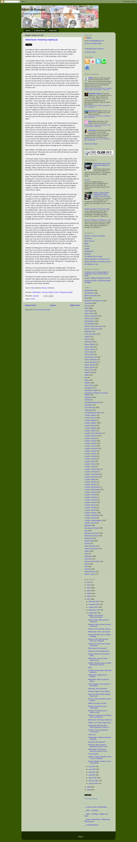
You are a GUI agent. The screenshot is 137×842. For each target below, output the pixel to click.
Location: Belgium (91, 423)
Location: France (90, 446)
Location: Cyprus (90, 430)
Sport (86, 566)
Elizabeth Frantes (94, 93)
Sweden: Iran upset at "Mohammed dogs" (95, 616)
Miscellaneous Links (91, 264)
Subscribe (53, 30)
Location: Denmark (91, 436)
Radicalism (88, 556)
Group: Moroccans (91, 357)
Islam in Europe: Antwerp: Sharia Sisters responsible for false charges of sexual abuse (98, 89)
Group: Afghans (90, 344)
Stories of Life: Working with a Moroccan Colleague (98, 640)
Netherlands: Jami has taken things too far (98, 659)
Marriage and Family (92, 528)
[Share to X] (48, 296)
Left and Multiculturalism (93, 412)
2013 (89, 582)
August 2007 (93, 613)
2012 (89, 585)
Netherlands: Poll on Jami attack (99, 632)
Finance (87, 339)
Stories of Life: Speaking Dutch (98, 651)
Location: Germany (91, 448)
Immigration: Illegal (91, 390)
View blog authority (91, 798)
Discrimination (89, 324)
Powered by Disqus (91, 144)
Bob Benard (92, 111)
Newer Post (30, 305)
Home (28, 30)
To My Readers (93, 754)
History (87, 380)
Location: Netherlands (92, 489)
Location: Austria (90, 418)
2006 (89, 787)
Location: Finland (90, 443)
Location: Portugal (91, 497)
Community (88, 303)
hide (86, 377)
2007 (89, 599)
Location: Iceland (90, 456)
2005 (89, 790)
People (87, 249)
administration (89, 290)
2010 (89, 591)
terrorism (88, 569)
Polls (86, 554)
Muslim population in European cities (97, 209)
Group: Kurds (89, 354)
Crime (87, 308)
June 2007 (92, 769)
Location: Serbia (90, 505)
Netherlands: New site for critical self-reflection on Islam (101, 165)
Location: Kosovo (90, 464)
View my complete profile (93, 43)
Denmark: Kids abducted (96, 742)
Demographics (89, 321)
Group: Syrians (90, 367)
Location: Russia (90, 502)
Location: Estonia (90, 438)
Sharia (87, 564)
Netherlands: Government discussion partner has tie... (98, 750)
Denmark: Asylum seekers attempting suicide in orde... (98, 745)
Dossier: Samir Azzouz (92, 329)
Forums (87, 180)
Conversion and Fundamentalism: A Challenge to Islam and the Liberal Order (97, 273)
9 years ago (106, 89)
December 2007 (94, 601)
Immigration (89, 388)
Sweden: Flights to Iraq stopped (99, 691)
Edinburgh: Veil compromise (97, 688)
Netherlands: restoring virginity (42, 292)
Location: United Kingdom (93, 520)
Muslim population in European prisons (98, 261)
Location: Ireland (90, 459)
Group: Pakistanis (91, 359)
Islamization (89, 405)
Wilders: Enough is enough (97, 703)
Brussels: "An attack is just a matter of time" (97, 711)
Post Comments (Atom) (42, 309)
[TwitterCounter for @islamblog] (96, 807)
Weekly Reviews (90, 571)
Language (88, 410)
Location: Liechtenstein (92, 469)
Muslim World (89, 541)
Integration (88, 397)
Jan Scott (91, 130)
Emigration (88, 331)
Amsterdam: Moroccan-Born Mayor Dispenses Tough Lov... (99, 726)
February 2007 (94, 780)
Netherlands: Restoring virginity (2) (41, 40)
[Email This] (44, 296)
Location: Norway (90, 492)
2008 (89, 596)
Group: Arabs (89, 347)
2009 (89, 593)
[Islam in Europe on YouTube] (92, 63)
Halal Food (88, 372)
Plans (90, 667)
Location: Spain (90, 510)
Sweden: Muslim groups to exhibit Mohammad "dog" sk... (99, 664)
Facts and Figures (91, 334)
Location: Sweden (91, 513)
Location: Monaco (91, 484)
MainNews (88, 525)
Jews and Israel (90, 407)
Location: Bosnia (90, 425)
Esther (89, 38)
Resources (88, 238)
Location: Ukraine (90, 518)
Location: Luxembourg (92, 474)
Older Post (75, 305)
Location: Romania (91, 500)
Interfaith (88, 400)
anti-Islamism (89, 293)
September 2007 (94, 610)
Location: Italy (89, 461)
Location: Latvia (90, 466)
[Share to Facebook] (50, 296)
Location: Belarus (90, 420)
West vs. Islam (89, 574)
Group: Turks (89, 370)
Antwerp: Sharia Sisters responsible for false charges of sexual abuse (101, 194)
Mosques (88, 254)
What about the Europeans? (97, 648)
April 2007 (92, 775)
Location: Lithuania (91, 471)
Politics (87, 551)
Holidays (87, 383)
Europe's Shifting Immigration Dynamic (98, 278)
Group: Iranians (90, 349)
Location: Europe (90, 441)
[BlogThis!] (46, 296)
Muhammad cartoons (92, 536)
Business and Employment (94, 300)
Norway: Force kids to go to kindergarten (97, 707)
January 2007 (93, 783)
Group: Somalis (90, 365)
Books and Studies (91, 295)
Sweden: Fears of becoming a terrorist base (98, 731)
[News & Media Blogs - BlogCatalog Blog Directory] (98, 821)
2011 (89, 588)
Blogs (86, 243)
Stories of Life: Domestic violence (99, 629)
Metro (33, 288)
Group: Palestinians (91, 362)
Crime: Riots (89, 313)
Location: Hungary (91, 453)
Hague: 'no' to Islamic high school (99, 722)
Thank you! (92, 734)
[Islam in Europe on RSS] (87, 63)
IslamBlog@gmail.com (96, 41)
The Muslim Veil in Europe (93, 256)
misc (86, 530)
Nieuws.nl (45, 288)
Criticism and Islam (91, 316)
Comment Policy (90, 52)
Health (33, 299)
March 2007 (93, 778)
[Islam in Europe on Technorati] (103, 63)
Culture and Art (90, 318)
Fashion (87, 336)
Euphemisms (89, 251)
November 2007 (94, 604)
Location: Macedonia (92, 477)
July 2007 (92, 766)
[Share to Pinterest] (52, 296)
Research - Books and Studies (95, 236)
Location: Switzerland (92, 515)
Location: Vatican (90, 523)
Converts (88, 306)
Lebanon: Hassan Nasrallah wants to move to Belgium (99, 757)
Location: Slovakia (91, 507)
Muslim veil (88, 538)
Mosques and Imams (92, 533)
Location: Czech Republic (93, 433)
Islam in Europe (33, 9)
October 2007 (93, 607)
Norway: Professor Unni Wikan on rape (98, 220)
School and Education (92, 561)
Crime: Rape (89, 311)
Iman (90, 121)
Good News (88, 342)
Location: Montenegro (92, 487)
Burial (86, 298)
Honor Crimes (89, 385)
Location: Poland (90, 495)
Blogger (80, 836)
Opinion (87, 543)
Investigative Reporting (92, 402)
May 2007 (92, 772)
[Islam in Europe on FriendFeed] (87, 69)
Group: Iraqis (89, 352)
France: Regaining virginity (63, 292)
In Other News (39, 30)
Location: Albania (90, 415)
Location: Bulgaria (91, 428)
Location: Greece (90, 451)
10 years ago (97, 126)
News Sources (89, 241)
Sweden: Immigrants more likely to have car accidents (100, 716)
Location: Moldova (91, 482)
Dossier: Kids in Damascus (94, 326)
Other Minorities (90, 546)
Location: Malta (90, 479)
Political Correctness (91, 548)
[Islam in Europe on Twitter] (98, 63)
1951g (90, 78)
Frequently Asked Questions (94, 48)
